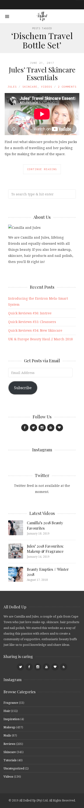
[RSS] (63, 667)
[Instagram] (42, 427)
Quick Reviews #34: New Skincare (35, 330)
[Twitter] (33, 427)
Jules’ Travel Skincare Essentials (42, 73)
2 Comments (67, 86)
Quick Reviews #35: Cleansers (32, 322)
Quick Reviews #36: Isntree (30, 313)
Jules (12, 86)
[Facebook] (24, 427)
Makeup (9, 727)
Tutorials (10, 760)
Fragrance (11, 702)
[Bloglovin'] (59, 427)
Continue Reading (42, 169)
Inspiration (12, 719)
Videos (46, 86)
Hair (7, 711)
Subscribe (23, 387)
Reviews (9, 744)
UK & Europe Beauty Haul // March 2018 (40, 339)
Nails (7, 735)
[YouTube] (50, 427)
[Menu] (7, 16)
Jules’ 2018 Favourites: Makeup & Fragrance (45, 549)
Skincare (29, 86)
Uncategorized (14, 768)
